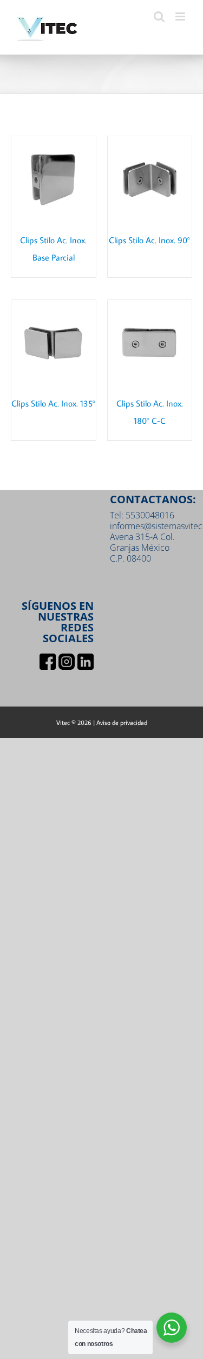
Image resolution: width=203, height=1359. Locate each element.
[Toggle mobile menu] (181, 16)
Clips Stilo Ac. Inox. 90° (149, 240)
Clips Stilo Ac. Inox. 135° (53, 403)
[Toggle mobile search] (159, 16)
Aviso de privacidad (121, 722)
